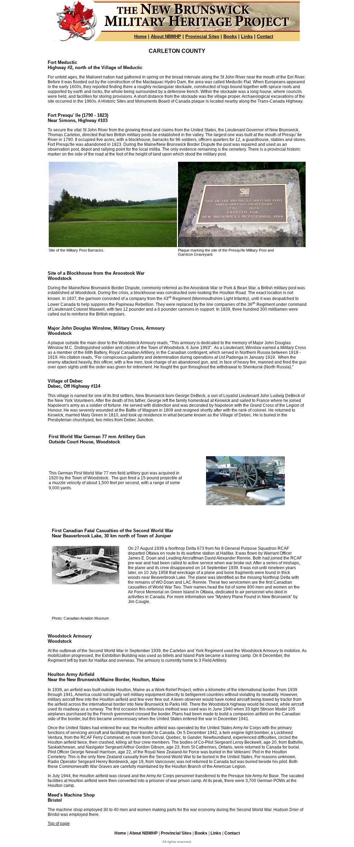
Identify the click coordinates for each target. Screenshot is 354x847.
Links (247, 36)
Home (140, 36)
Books (230, 36)
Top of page (59, 823)
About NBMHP (166, 36)
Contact (265, 36)
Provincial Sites (202, 36)
